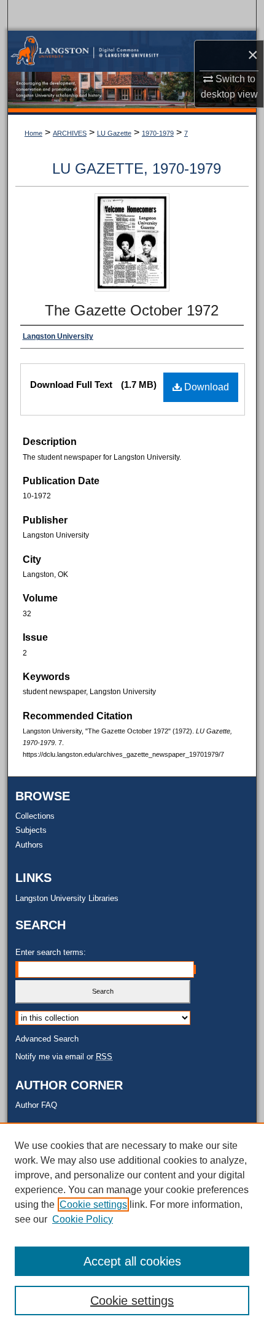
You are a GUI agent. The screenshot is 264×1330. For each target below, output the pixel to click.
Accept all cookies (132, 1261)
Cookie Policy (82, 1219)
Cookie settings (93, 1204)
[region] (132, 1226)
